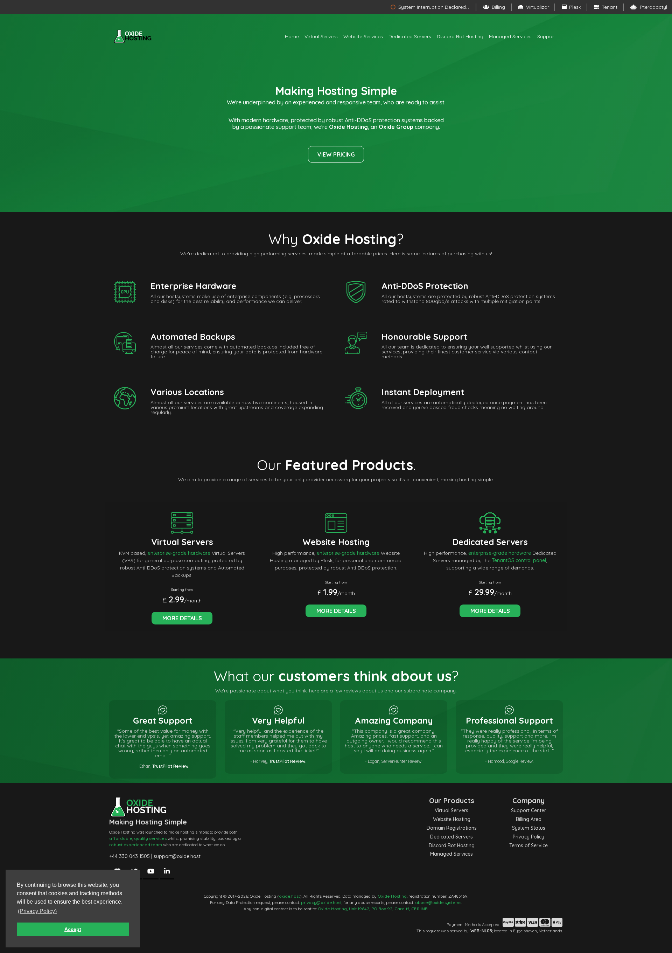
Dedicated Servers (409, 36)
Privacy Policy (528, 837)
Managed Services (510, 36)
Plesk (574, 7)
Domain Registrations (452, 828)
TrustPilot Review (170, 766)
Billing (497, 7)
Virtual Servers (321, 36)
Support (546, 36)
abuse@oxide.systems (438, 902)
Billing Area (528, 819)
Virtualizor (537, 7)
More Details (182, 618)
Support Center (528, 810)
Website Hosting (451, 819)
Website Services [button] (363, 36)
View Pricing (336, 154)
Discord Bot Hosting (460, 36)
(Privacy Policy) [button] (37, 911)
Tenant (608, 7)
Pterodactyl (652, 7)
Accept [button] (72, 929)
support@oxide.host (177, 856)
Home (292, 36)
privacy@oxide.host (321, 902)
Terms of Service (528, 845)
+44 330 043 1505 (129, 856)
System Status (528, 828)
